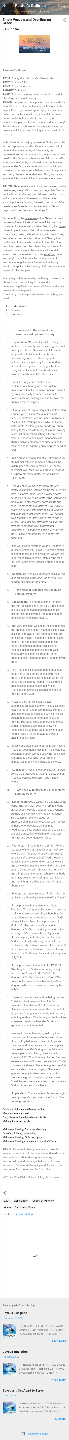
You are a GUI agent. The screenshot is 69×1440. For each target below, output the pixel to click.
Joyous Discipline (15, 1313)
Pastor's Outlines (30, 5)
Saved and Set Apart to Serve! (23, 1390)
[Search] (64, 7)
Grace (7, 1207)
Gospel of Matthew (43, 1200)
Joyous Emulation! (15, 1351)
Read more (59, 1341)
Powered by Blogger (36, 1433)
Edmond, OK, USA (23, 1214)
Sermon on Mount (25, 1207)
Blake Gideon (21, 1200)
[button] (64, 20)
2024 (7, 1200)
